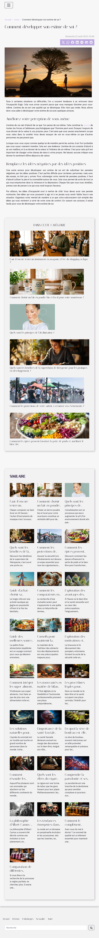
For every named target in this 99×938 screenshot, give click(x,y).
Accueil (8, 19)
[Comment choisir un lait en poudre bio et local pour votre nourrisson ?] (47, 282)
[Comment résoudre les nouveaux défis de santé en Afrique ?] (22, 763)
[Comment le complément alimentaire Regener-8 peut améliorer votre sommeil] (77, 809)
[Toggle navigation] (9, 5)
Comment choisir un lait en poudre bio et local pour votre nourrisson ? (47, 297)
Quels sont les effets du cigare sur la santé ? (47, 778)
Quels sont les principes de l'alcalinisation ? (32, 332)
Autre (16, 19)
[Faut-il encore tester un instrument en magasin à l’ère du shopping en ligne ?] (49, 243)
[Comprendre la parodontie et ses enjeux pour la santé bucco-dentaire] (77, 763)
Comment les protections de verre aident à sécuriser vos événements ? (47, 406)
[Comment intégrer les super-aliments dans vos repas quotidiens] (22, 671)
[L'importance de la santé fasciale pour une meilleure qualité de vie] (49, 717)
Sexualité (40, 918)
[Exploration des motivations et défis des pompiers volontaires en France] (77, 624)
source (87, 125)
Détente (16, 918)
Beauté (6, 918)
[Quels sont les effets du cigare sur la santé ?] (49, 763)
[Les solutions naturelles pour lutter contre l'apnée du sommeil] (22, 717)
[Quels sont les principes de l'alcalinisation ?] (32, 317)
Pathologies (28, 918)
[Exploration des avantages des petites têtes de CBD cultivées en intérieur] (77, 578)
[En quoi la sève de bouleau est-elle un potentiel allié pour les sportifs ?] (77, 717)
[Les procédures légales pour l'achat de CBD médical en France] (77, 671)
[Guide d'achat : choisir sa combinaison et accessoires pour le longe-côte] (22, 578)
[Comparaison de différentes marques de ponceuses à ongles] (22, 855)
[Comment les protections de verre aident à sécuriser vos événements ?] (47, 390)
